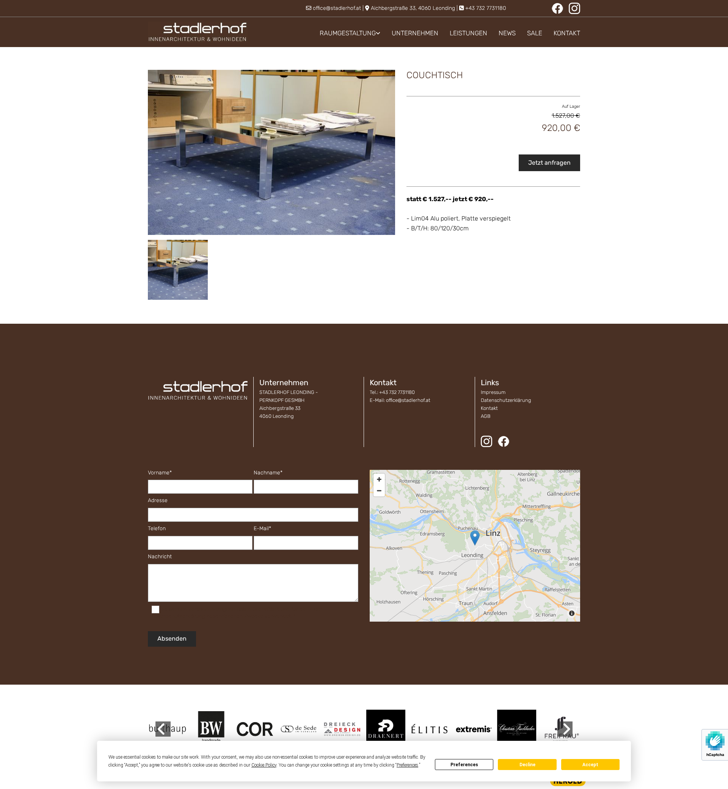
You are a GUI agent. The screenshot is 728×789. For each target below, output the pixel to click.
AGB (485, 416)
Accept (590, 764)
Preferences (464, 764)
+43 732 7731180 (485, 8)
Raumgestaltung (348, 33)
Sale (534, 33)
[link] (344, 33)
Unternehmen (415, 33)
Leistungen (468, 33)
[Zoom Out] (379, 490)
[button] (475, 538)
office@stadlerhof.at (337, 8)
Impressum (493, 392)
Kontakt (567, 33)
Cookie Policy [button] (263, 765)
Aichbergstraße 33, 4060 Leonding (413, 8)
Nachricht (160, 557)
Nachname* (268, 473)
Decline (527, 764)
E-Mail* (262, 529)
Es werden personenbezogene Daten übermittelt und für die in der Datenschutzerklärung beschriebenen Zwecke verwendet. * (237, 612)
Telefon (157, 529)
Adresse (158, 501)
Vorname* (160, 473)
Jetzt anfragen (549, 162)
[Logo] (198, 32)
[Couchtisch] (271, 152)
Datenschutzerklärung (506, 400)
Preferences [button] (407, 765)
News (507, 33)
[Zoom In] (379, 479)
